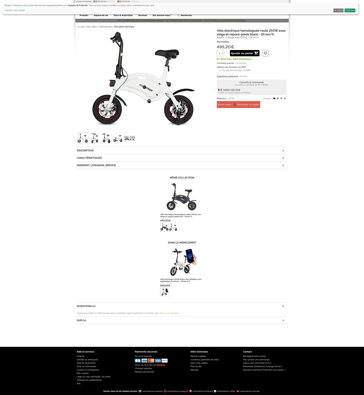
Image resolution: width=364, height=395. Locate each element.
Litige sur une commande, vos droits (93, 377)
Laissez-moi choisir (15, 10)
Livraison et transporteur (88, 370)
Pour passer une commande (256, 359)
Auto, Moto (92, 27)
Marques (195, 370)
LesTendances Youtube (249, 391)
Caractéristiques (89, 157)
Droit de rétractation (86, 363)
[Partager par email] (274, 98)
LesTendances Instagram (177, 391)
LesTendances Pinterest (202, 391)
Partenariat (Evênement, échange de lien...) (263, 366)
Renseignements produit (254, 356)
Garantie (81, 356)
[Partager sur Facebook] (278, 98)
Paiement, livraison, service (96, 165)
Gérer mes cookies (199, 363)
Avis (78, 383)
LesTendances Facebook (152, 391)
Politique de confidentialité (89, 380)
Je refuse (338, 10)
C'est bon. (349, 10)
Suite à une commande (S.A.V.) (257, 363)
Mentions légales (198, 356)
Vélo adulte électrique (124, 27)
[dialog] (180, 8)
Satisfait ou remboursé (87, 359)
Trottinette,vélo (105, 27)
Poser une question (169, 313)
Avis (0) (81, 320)
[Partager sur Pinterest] (281, 98)
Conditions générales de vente (205, 359)
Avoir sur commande (86, 366)
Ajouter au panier (242, 53)
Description (223, 41)
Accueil (80, 27)
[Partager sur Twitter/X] (285, 98)
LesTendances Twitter (226, 391)
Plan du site (196, 366)
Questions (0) (86, 306)
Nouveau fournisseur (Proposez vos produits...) (264, 370)
